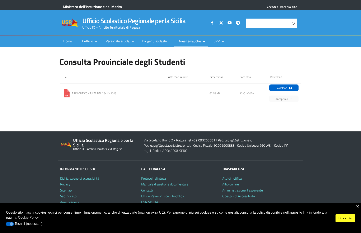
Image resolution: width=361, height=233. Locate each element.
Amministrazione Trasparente (242, 190)
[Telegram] (238, 23)
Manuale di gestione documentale (164, 184)
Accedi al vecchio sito (282, 6)
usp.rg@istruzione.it (238, 140)
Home (67, 41)
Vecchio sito (68, 196)
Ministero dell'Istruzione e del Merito (92, 7)
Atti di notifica (232, 178)
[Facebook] (213, 23)
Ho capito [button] (345, 218)
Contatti (147, 190)
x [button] (357, 206)
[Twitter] (221, 23)
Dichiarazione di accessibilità (79, 178)
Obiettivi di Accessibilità (238, 196)
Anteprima (282, 99)
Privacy (65, 184)
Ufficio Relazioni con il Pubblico (162, 196)
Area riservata (70, 202)
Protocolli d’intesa (153, 178)
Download (281, 88)
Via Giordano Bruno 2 (158, 140)
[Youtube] (230, 23)
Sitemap (66, 190)
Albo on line (230, 184)
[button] (10, 224)
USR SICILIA (149, 202)
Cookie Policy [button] (28, 217)
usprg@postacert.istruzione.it (170, 145)
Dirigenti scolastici (155, 41)
